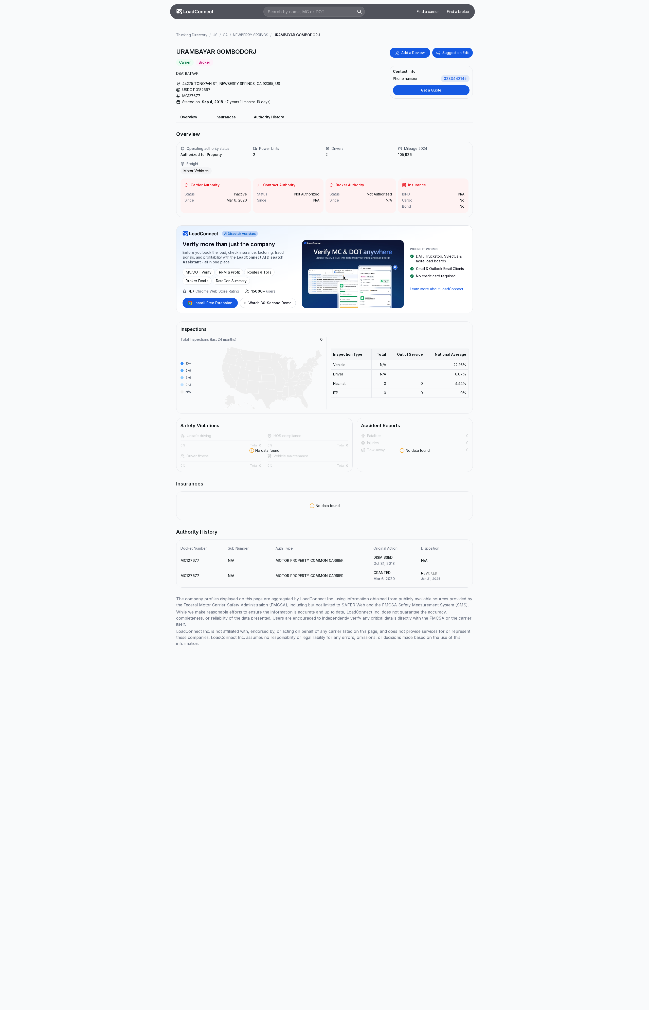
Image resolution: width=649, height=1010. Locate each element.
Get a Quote (431, 90)
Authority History (269, 117)
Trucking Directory (191, 35)
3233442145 (455, 78)
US (215, 35)
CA (225, 35)
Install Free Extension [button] (213, 303)
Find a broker (458, 11)
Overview (188, 117)
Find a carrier (428, 11)
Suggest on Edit (455, 52)
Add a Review (413, 52)
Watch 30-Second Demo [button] (270, 303)
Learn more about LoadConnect (436, 289)
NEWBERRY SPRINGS (250, 35)
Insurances (225, 117)
